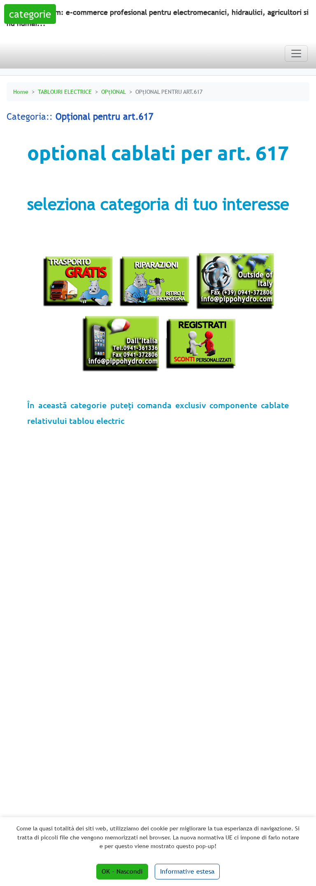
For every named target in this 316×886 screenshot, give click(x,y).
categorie (30, 14)
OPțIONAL (113, 91)
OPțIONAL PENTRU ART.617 (168, 91)
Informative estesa (187, 871)
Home (20, 91)
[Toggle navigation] (296, 53)
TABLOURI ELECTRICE (65, 91)
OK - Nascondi (122, 871)
